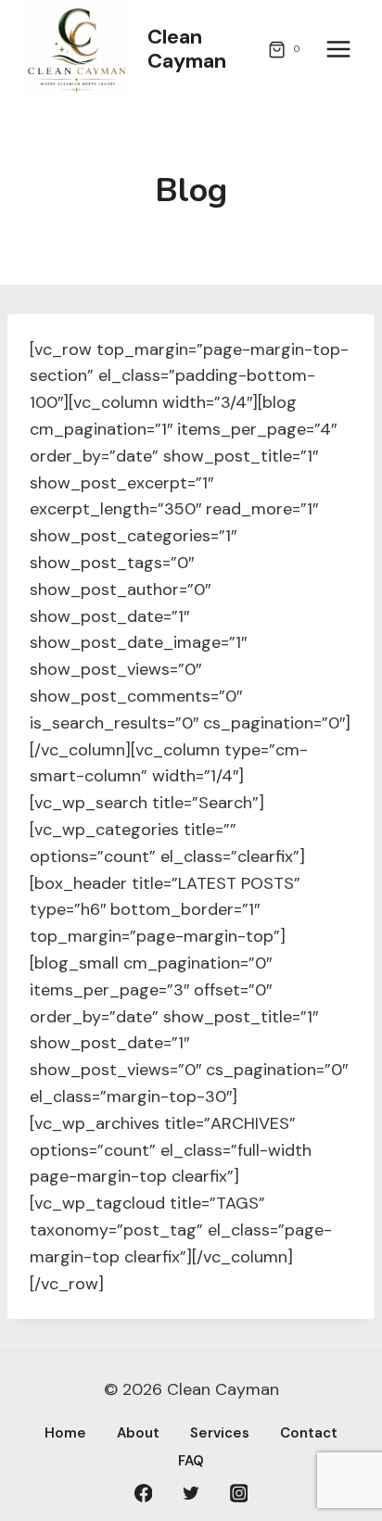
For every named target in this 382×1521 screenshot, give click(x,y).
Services (219, 1433)
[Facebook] (143, 1493)
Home (65, 1433)
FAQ (191, 1460)
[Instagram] (239, 1493)
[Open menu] (338, 50)
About (138, 1433)
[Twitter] (191, 1493)
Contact (308, 1433)
